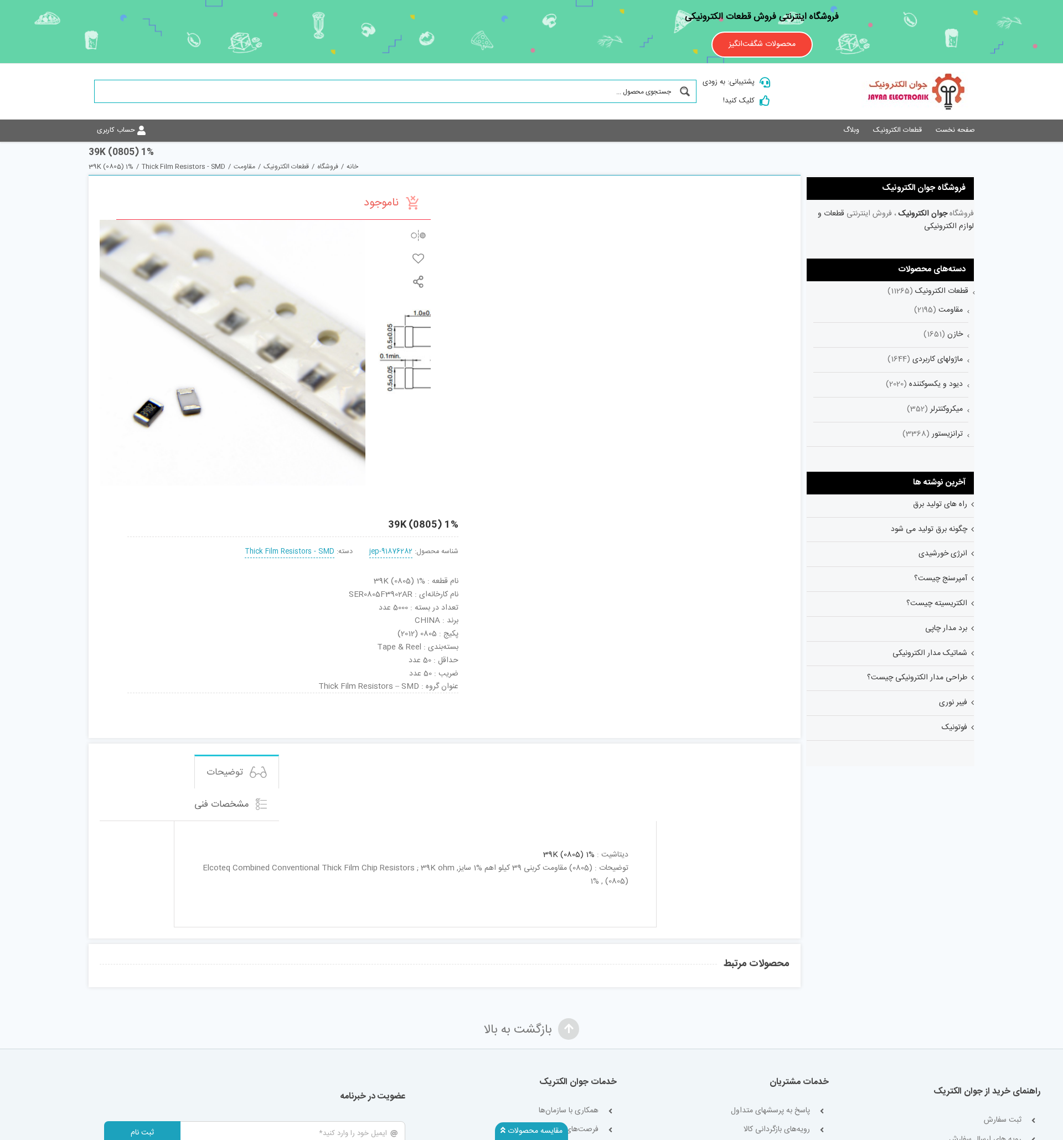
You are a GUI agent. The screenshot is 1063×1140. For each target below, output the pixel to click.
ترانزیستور (947, 434)
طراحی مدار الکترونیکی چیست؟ (917, 677)
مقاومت (950, 310)
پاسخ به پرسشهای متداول (770, 1111)
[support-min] (360, 697)
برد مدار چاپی (946, 628)
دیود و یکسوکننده (936, 384)
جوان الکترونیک (923, 213)
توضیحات (226, 772)
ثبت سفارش (1002, 1120)
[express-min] (427, 697)
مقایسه (418, 235)
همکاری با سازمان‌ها (568, 1111)
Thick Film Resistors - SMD (289, 552)
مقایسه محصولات (534, 1131)
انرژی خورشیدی (942, 553)
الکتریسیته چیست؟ (936, 603)
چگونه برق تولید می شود (929, 529)
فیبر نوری (953, 702)
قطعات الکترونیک (941, 291)
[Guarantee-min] (158, 697)
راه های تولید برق (940, 504)
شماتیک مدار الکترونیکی (929, 653)
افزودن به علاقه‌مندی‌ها (418, 258)
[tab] (236, 771)
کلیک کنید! (739, 101)
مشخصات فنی (223, 804)
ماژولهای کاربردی (937, 359)
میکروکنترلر (946, 409)
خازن (955, 334)
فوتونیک (954, 727)
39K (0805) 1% (569, 855)
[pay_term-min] (293, 697)
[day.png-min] (226, 697)
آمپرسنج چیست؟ (940, 578)
